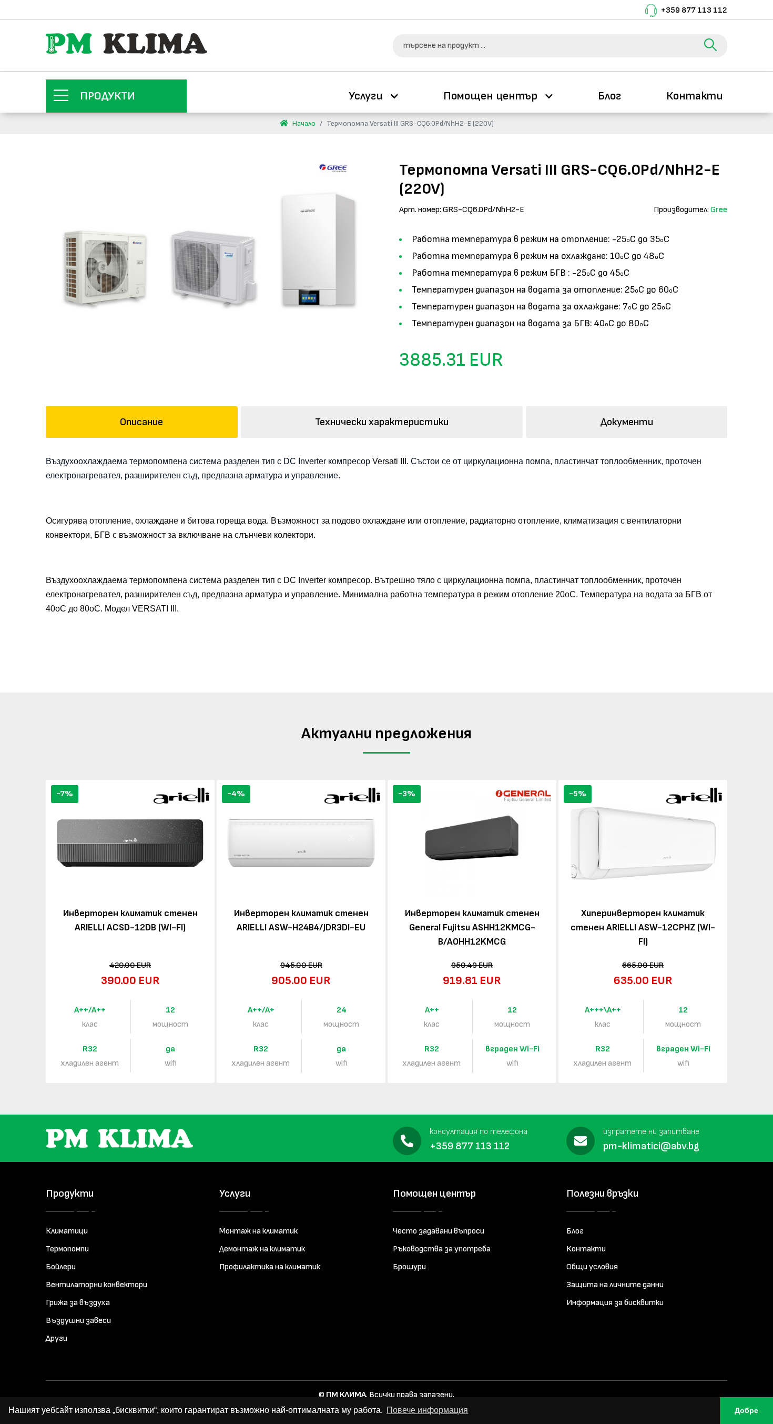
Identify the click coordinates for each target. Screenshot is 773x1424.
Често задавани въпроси (438, 1231)
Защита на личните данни (615, 1285)
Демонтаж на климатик (262, 1249)
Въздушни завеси (78, 1321)
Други (56, 1338)
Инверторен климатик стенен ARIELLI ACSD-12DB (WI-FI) (130, 920)
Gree (718, 210)
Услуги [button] (367, 96)
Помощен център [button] (491, 96)
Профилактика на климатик (269, 1267)
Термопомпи (67, 1249)
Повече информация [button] (427, 1410)
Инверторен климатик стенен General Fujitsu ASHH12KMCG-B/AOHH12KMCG (472, 927)
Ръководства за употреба (442, 1249)
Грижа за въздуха (78, 1303)
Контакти (694, 96)
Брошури (409, 1267)
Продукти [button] (107, 96)
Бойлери (61, 1267)
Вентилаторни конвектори (96, 1285)
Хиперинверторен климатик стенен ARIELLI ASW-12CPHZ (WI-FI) (643, 927)
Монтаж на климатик (258, 1231)
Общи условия (592, 1267)
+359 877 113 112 (694, 10)
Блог (609, 96)
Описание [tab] (141, 422)
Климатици (67, 1231)
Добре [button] (746, 1410)
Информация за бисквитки (615, 1303)
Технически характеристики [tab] (382, 422)
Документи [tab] (627, 422)
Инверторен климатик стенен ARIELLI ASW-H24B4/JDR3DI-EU (301, 920)
